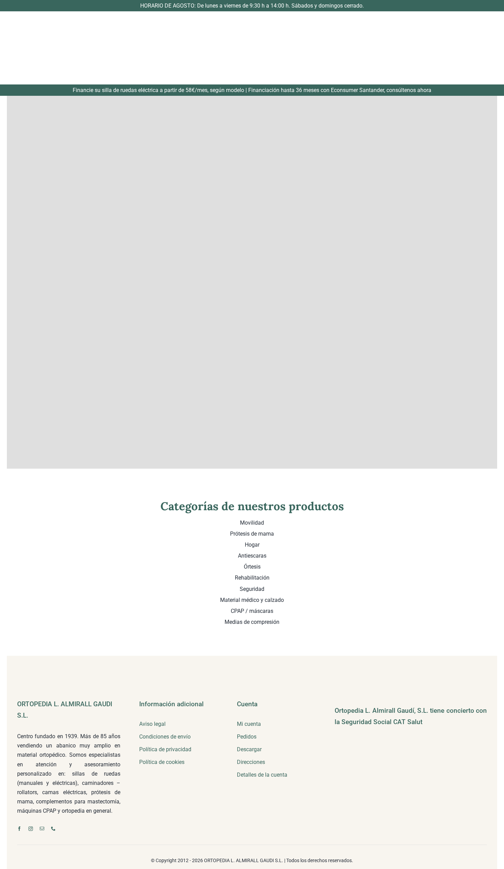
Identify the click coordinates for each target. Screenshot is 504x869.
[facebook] (19, 828)
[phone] (53, 828)
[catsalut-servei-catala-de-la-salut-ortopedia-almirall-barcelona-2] (369, 734)
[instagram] (30, 828)
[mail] (42, 828)
